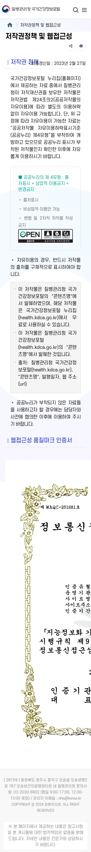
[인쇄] (81, 46)
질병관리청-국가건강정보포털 (23, 9)
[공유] (70, 46)
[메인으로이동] (10, 25)
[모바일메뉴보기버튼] (84, 10)
